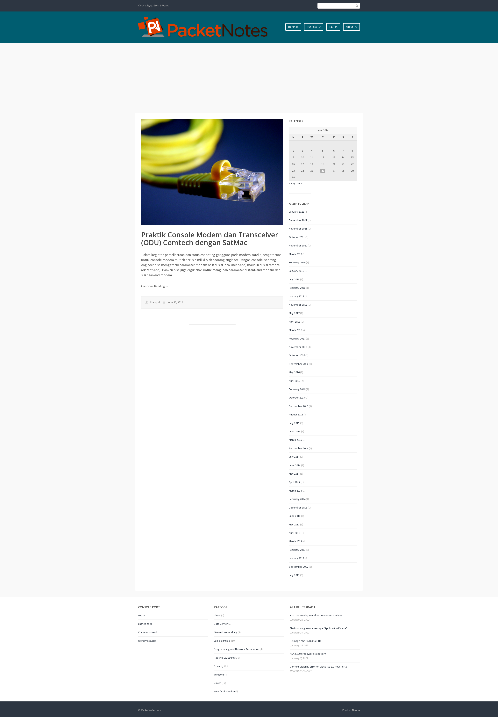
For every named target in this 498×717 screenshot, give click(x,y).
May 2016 (294, 372)
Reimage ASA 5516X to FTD (305, 641)
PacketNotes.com (151, 710)
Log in (141, 615)
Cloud (217, 615)
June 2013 (295, 516)
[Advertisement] (249, 77)
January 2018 (296, 296)
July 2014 (294, 456)
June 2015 (295, 431)
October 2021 (297, 237)
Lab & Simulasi (222, 640)
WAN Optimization (224, 691)
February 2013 (297, 550)
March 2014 (295, 490)
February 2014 (297, 499)
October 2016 (297, 355)
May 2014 (294, 473)
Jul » (299, 183)
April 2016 (294, 381)
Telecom (219, 674)
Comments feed (147, 632)
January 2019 (296, 271)
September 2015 (298, 406)
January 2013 (296, 558)
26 (322, 170)
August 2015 (296, 414)
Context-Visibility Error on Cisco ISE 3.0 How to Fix (318, 666)
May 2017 (294, 313)
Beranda (293, 27)
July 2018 (294, 279)
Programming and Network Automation (236, 649)
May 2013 (294, 524)
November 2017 (298, 304)
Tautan (333, 27)
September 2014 (298, 448)
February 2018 (297, 287)
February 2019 (297, 262)
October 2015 (297, 397)
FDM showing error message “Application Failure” (318, 628)
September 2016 (298, 364)
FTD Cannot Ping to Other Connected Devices (316, 615)
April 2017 (294, 321)
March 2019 (295, 254)
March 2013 (295, 541)
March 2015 (295, 440)
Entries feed (145, 624)
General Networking (225, 632)
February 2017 (297, 338)
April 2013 (294, 533)
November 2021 (298, 228)
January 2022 (296, 211)
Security (219, 666)
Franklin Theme (351, 710)
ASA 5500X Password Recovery (308, 653)
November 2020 (298, 245)
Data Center (221, 624)
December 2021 (298, 220)
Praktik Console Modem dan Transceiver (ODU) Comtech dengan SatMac (209, 238)
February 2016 (297, 389)
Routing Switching (224, 657)
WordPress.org (147, 640)
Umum (217, 683)
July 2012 (294, 575)
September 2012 (298, 566)
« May (292, 183)
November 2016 (298, 347)
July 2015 (294, 423)
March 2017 (295, 330)
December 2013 (298, 507)
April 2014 (294, 482)
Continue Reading (155, 286)
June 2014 (295, 465)
